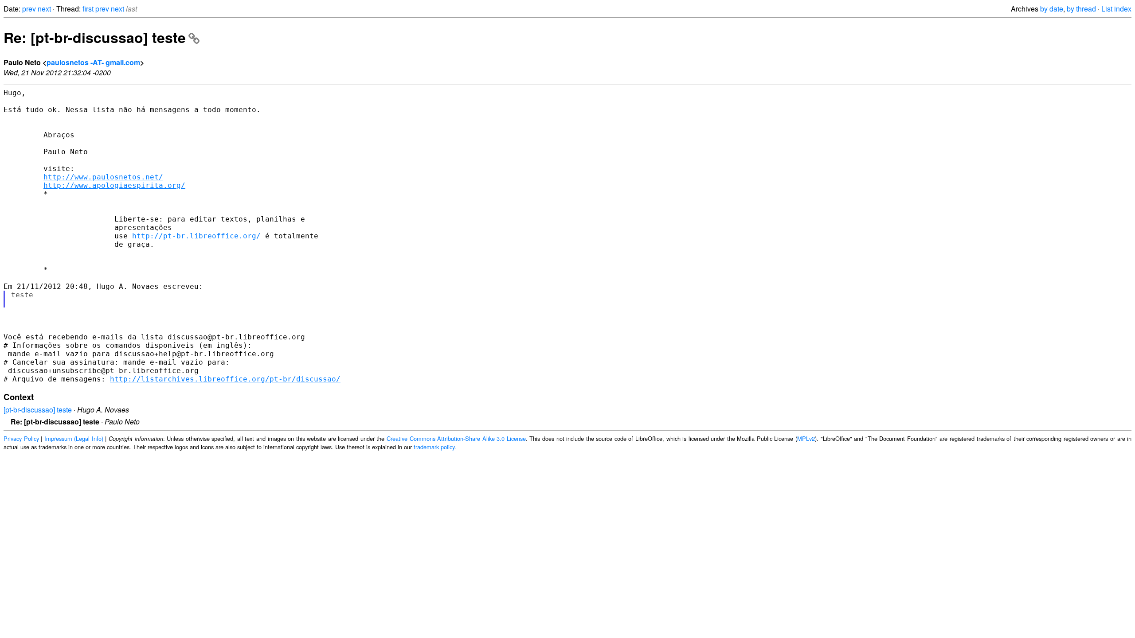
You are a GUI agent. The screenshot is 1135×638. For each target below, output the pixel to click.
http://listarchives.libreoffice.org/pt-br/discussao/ (225, 379)
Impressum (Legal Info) (73, 438)
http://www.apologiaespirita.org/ (114, 185)
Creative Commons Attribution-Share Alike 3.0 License (456, 438)
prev (29, 9)
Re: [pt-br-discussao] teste (95, 37)
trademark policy (434, 447)
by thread (1081, 9)
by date (1051, 9)
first (88, 9)
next (44, 9)
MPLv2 (806, 438)
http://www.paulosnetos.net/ (103, 177)
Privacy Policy (21, 438)
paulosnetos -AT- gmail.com (93, 62)
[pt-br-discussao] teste (38, 410)
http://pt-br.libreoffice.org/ (196, 236)
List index (1116, 9)
